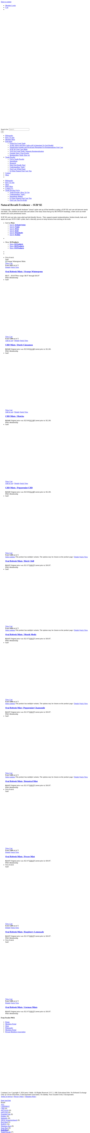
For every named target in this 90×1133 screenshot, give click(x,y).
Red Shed (4, 1122)
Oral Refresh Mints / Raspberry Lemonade (24, 932)
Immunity (4, 1118)
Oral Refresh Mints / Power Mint (20, 856)
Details (7, 267)
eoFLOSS (4, 1112)
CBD (3, 1108)
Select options (10, 557)
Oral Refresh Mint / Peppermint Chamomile (25, 708)
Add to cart (9, 341)
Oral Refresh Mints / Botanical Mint (21, 781)
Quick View (15, 267)
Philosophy (9, 1028)
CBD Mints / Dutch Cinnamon (19, 345)
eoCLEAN (5, 1110)
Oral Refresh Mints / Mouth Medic (20, 634)
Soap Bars (4, 1128)
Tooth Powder (6, 1132)
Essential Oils (5, 1114)
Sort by (18, 225)
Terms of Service (7, 1096)
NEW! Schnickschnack (9, 1120)
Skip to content (6, 2)
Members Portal (10, 1024)
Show (16, 244)
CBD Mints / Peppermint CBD (19, 488)
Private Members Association (15, 1032)
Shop (7, 1026)
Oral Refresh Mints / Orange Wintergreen (24, 271)
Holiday (3, 1116)
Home (7, 1022)
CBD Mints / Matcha (14, 416)
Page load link (6, 1100)
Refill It (3, 1124)
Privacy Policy (19, 1096)
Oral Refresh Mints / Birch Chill (19, 561)
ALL (2, 1104)
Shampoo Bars (6, 1126)
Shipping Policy (30, 1096)
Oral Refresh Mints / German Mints (21, 1007)
